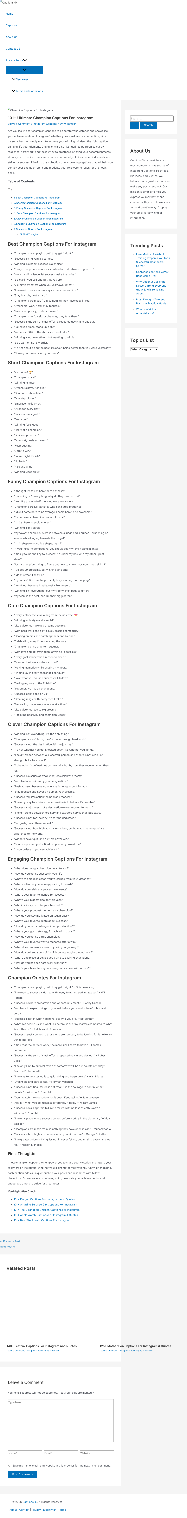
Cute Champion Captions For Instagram (39, 213)
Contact (24, 1509)
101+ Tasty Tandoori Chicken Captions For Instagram (47, 1209)
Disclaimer (21, 79)
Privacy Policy (14, 60)
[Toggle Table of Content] (10, 189)
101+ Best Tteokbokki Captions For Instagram (42, 1220)
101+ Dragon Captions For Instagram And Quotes (44, 1199)
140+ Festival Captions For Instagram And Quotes (42, 1346)
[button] (25, 60)
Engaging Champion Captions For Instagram (41, 223)
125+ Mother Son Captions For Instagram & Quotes (135, 1346)
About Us (11, 37)
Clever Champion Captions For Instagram (39, 218)
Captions (11, 25)
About (13, 1509)
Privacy (36, 1509)
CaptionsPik (29, 1501)
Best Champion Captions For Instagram (38, 197)
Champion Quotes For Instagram (34, 229)
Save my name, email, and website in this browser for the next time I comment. (62, 1465)
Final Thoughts (30, 234)
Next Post (7, 1246)
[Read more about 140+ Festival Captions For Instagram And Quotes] (51, 1339)
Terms (62, 1509)
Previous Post (10, 1241)
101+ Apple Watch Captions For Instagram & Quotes (46, 1215)
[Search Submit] (134, 125)
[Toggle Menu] (24, 69)
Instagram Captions (45, 123)
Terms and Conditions (29, 91)
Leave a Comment (19, 123)
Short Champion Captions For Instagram (39, 202)
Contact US (13, 48)
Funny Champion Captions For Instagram (39, 208)
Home (9, 13)
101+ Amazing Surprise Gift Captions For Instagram (45, 1204)
